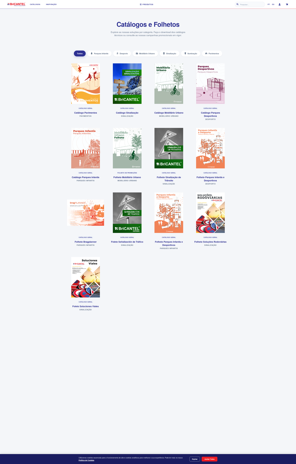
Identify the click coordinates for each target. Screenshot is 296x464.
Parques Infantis (101, 53)
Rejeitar (194, 459)
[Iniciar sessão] (279, 4)
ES (273, 4)
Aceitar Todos (209, 459)
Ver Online (86, 82)
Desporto (124, 53)
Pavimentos (214, 53)
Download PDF (87, 89)
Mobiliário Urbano (147, 53)
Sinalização (171, 53)
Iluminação (192, 53)
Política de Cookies (86, 460)
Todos (80, 53)
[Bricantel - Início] (16, 4)
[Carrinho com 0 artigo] (287, 4)
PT (269, 4)
